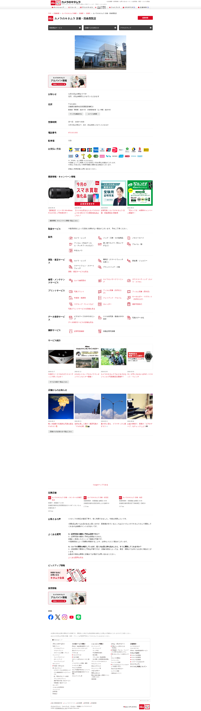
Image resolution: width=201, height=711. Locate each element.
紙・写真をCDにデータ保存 (61, 676)
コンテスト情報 (115, 671)
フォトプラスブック (59, 657)
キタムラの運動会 (115, 658)
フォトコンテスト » (117, 668)
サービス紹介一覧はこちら (58, 382)
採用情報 (115, 1)
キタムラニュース (96, 663)
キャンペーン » (96, 666)
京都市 (88, 13)
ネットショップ (95, 646)
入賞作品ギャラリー (116, 673)
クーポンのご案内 (76, 665)
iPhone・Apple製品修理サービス (80, 646)
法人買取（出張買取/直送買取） (101, 659)
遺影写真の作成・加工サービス (62, 680)
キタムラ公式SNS (77, 667)
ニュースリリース (69, 703)
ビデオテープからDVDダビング (62, 670)
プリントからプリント (60, 678)
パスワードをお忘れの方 (137, 662)
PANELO (55, 694)
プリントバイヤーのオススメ (99, 661)
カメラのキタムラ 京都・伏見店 (97, 497)
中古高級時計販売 (97, 652)
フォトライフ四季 (115, 662)
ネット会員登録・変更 (135, 1)
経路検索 (145, 18)
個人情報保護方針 (57, 703)
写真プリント (56, 646)
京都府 (81, 13)
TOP (49, 13)
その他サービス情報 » (79, 644)
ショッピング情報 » (97, 644)
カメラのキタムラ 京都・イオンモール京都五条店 (67, 499)
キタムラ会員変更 (136, 657)
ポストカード (56, 663)
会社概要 (109, 1)
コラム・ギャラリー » (117, 644)
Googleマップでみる (100, 485)
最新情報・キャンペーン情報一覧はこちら (64, 220)
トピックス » (95, 670)
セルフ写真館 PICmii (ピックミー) (81, 669)
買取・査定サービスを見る (78, 271)
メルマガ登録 (146, 1)
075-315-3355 (73, 133)
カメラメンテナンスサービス (79, 648)
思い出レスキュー (57, 668)
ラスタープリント (58, 650)
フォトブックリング (59, 661)
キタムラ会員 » (135, 653)
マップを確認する (76, 114)
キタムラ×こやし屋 (77, 676)
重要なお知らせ (95, 673)
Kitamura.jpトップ (58, 639)
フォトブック (56, 655)
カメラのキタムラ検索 (69, 13)
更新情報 (93, 679)
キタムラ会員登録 (136, 655)
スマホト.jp (75, 652)
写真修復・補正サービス (60, 683)
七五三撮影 (76, 657)
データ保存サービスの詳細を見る (80, 322)
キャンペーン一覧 (96, 668)
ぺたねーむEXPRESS (58, 687)
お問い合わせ (123, 1)
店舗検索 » (133, 644)
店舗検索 (56, 13)
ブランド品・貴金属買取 (99, 657)
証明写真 (55, 691)
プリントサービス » (59, 644)
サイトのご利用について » (138, 666)
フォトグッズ (56, 689)
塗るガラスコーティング (78, 650)
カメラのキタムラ (135, 646)
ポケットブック (58, 659)
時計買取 (95, 655)
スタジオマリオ (77, 655)
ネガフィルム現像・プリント (61, 652)
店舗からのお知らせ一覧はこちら (61, 431)
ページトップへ (145, 700)
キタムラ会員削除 (136, 659)
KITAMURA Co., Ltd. (61, 708)
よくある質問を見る (75, 557)
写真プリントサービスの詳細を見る (81, 309)
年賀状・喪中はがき (59, 666)
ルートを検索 (92, 114)
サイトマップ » (135, 664)
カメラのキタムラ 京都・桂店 (132, 497)
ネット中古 (96, 650)
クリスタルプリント (59, 648)
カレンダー (55, 685)
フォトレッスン (115, 660)
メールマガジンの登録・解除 (79, 663)
